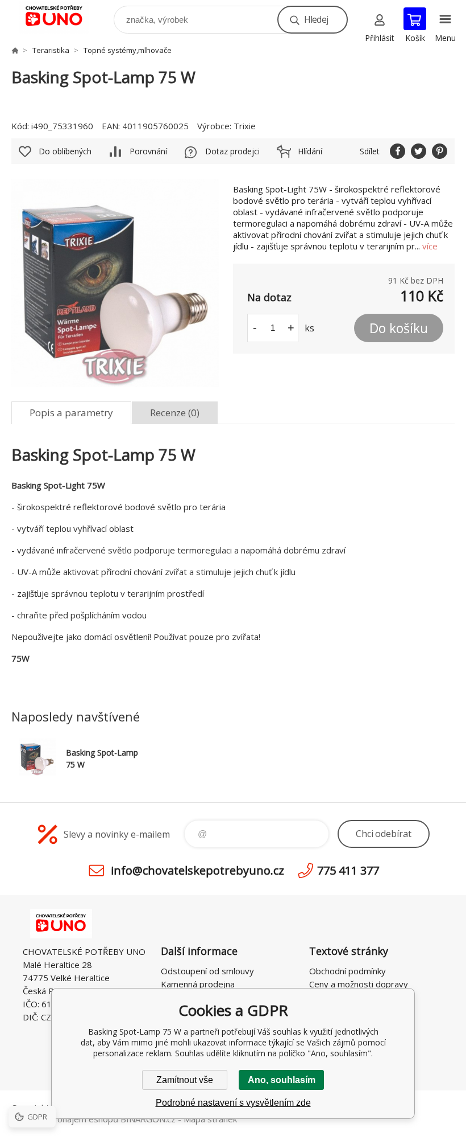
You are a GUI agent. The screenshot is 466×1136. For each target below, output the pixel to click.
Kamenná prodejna (198, 984)
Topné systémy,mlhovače (128, 50)
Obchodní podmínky (347, 971)
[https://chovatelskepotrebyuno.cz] (14, 50)
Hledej (316, 19)
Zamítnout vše (184, 1080)
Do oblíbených (65, 151)
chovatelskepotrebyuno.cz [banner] (61, 17)
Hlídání (310, 151)
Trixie (245, 126)
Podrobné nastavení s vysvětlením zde (233, 1103)
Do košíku (398, 328)
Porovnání (148, 151)
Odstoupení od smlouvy (207, 971)
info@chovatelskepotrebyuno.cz (197, 870)
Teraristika (50, 50)
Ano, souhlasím (281, 1080)
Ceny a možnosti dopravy (358, 984)
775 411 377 (348, 870)
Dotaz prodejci (232, 151)
